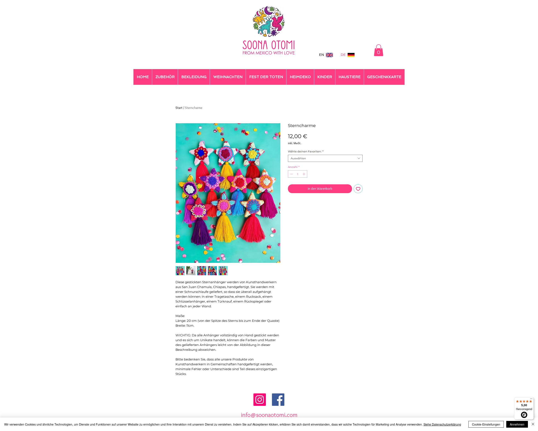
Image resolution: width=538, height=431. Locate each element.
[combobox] (325, 158)
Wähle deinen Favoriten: (305, 151)
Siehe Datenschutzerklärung (442, 424)
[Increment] (304, 174)
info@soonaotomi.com (269, 414)
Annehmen (517, 424)
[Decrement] (291, 174)
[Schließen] (532, 424)
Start (178, 108)
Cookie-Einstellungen (486, 424)
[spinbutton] (298, 174)
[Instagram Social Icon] (259, 399)
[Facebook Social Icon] (278, 399)
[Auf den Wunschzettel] (358, 188)
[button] (379, 50)
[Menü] (531, 399)
